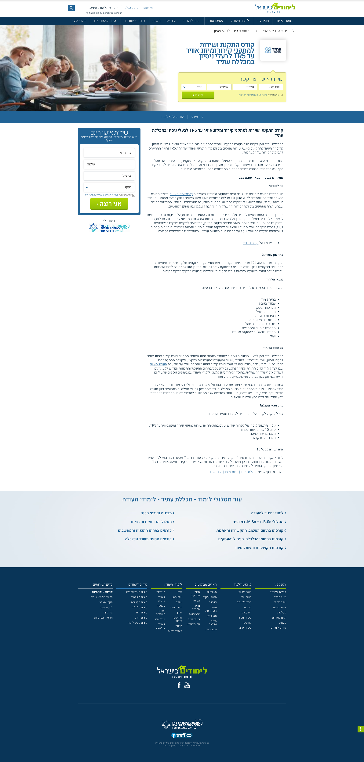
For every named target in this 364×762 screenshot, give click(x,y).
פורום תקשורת (139, 602)
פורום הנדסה (140, 618)
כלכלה (213, 602)
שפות (179, 602)
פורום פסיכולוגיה (137, 623)
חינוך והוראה (213, 623)
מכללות (281, 612)
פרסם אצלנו (131, 8)
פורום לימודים (278, 628)
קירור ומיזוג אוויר (181, 194)
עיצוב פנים (194, 619)
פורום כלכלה (140, 607)
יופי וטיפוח (176, 607)
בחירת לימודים (135, 20)
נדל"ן (179, 592)
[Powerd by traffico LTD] (182, 735)
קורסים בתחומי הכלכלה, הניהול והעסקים (250, 539)
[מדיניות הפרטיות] (361, 729)
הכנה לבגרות (191, 20)
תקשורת (212, 616)
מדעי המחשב (195, 594)
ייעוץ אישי (79, 20)
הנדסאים (246, 612)
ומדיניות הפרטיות (246, 95)
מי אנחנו (148, 8)
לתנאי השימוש (260, 95)
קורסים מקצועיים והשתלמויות (259, 548)
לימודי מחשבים (160, 626)
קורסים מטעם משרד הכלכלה (148, 539)
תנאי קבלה (280, 597)
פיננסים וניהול (177, 619)
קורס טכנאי (250, 243)
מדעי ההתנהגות (211, 609)
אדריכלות (194, 614)
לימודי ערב (245, 628)
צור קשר (108, 612)
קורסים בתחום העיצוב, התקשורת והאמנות (250, 530)
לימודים (289, 30)
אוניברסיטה (279, 607)
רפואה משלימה (160, 612)
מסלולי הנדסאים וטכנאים (151, 522)
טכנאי (276, 30)
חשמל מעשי (158, 364)
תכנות (178, 626)
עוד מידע (197, 117)
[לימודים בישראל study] (275, 8)
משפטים (212, 592)
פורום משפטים (139, 597)
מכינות (247, 607)
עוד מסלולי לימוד (172, 117)
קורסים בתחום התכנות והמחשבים (145, 530)
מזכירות (160, 592)
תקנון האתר (106, 602)
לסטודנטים (106, 607)
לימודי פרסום (161, 599)
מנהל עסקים (210, 597)
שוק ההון (177, 597)
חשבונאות (211, 629)
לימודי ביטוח (175, 631)
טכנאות (161, 606)
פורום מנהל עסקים (136, 592)
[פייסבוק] (179, 685)
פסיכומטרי (215, 20)
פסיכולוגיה (193, 624)
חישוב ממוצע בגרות (102, 597)
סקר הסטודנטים (105, 20)
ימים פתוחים (279, 618)
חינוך (179, 612)
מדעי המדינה (196, 607)
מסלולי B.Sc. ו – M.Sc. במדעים (258, 522)
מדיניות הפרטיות (103, 618)
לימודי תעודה (240, 20)
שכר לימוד (280, 602)
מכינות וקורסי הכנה (156, 513)
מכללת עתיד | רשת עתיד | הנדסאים (233, 472)
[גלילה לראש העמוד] (361, 751)
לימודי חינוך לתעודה (267, 513)
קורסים (247, 623)
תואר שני (263, 20)
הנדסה (196, 600)
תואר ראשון (284, 20)
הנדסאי (171, 20)
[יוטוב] (187, 685)
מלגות (156, 20)
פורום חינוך (141, 612)
